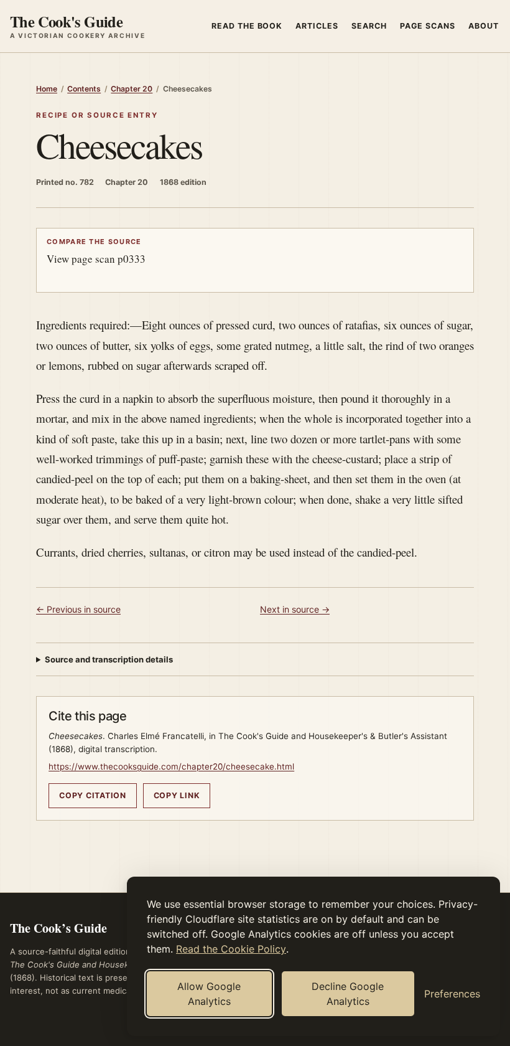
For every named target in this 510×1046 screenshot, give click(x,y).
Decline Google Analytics (348, 993)
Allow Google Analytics (209, 993)
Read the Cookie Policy (231, 949)
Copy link (177, 795)
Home (46, 88)
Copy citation (92, 795)
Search (369, 26)
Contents (84, 88)
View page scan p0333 (96, 251)
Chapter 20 (131, 88)
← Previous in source (78, 609)
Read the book (247, 26)
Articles (316, 26)
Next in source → (295, 609)
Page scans (427, 26)
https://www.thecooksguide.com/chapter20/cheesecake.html (171, 766)
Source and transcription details (109, 659)
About (483, 26)
